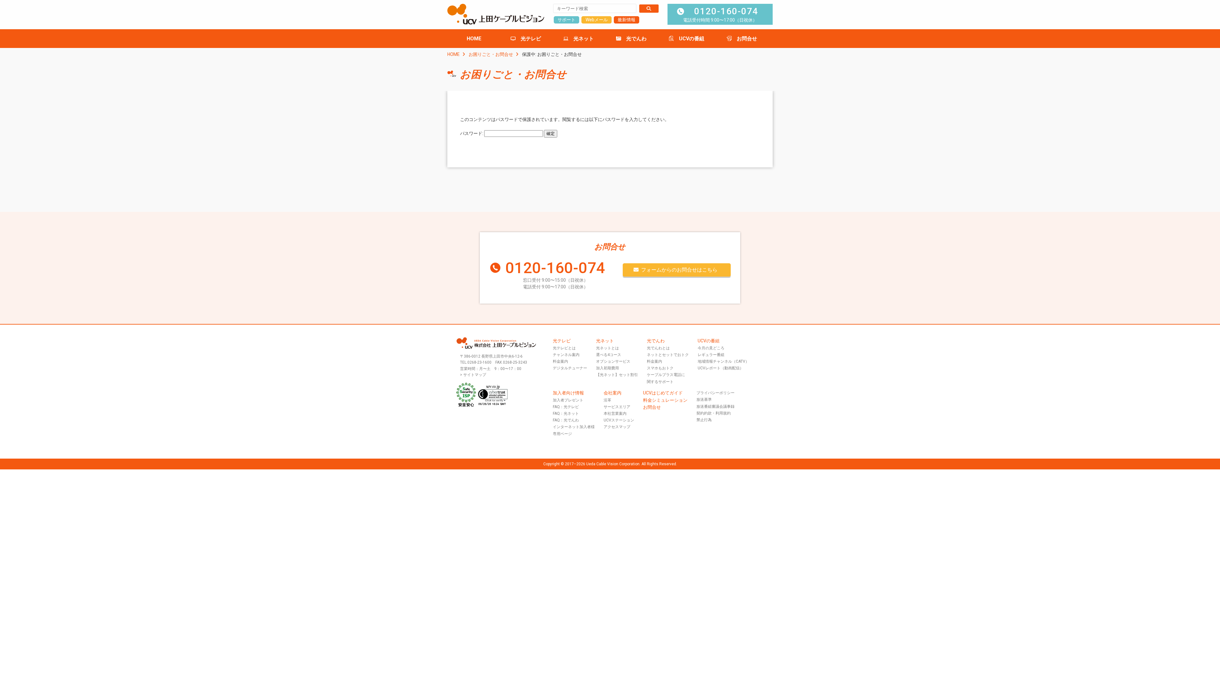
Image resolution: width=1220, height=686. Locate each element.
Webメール (597, 19)
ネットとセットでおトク (668, 355)
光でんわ (636, 39)
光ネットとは (607, 348)
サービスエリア (617, 407)
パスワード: (472, 133)
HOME (474, 39)
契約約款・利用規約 (713, 413)
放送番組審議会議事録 (715, 406)
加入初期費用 (607, 368)
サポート (566, 19)
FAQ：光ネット (566, 413)
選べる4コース (608, 355)
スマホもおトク (660, 368)
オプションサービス (613, 361)
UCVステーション (619, 420)
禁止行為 (704, 420)
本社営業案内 (615, 413)
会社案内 (612, 392)
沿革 (607, 400)
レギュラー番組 (711, 355)
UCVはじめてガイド (663, 392)
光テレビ (531, 39)
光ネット (583, 39)
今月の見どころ (711, 348)
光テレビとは (564, 348)
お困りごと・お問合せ (491, 54)
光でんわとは (658, 348)
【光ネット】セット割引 (617, 375)
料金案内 (560, 361)
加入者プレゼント (568, 400)
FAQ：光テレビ (566, 407)
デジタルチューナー (570, 368)
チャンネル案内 (566, 355)
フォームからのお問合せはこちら (679, 270)
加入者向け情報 (568, 392)
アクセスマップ (617, 427)
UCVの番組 (691, 39)
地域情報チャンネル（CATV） (723, 361)
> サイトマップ (473, 375)
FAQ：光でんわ (566, 420)
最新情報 (626, 19)
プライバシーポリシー (715, 393)
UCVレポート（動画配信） (720, 368)
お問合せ (747, 39)
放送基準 (704, 399)
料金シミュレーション (665, 400)
